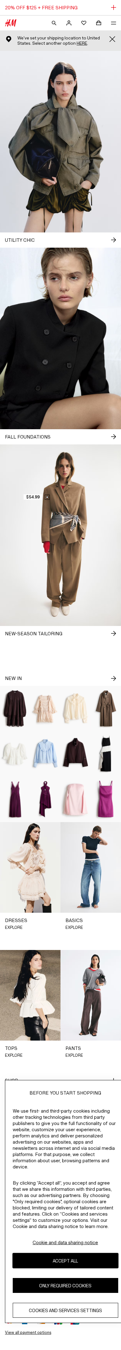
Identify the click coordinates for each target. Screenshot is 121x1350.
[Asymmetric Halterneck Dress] (45, 799)
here (82, 43)
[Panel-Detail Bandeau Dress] (75, 799)
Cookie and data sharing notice (65, 1242)
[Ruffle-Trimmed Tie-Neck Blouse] (75, 708)
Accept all (65, 1260)
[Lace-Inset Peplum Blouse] (15, 753)
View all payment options (28, 1332)
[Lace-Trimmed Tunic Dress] (15, 708)
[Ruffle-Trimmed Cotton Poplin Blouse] (45, 753)
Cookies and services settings (65, 1310)
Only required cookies (65, 1285)
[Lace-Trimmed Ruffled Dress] (45, 708)
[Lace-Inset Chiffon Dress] (15, 799)
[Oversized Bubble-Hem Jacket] (75, 753)
